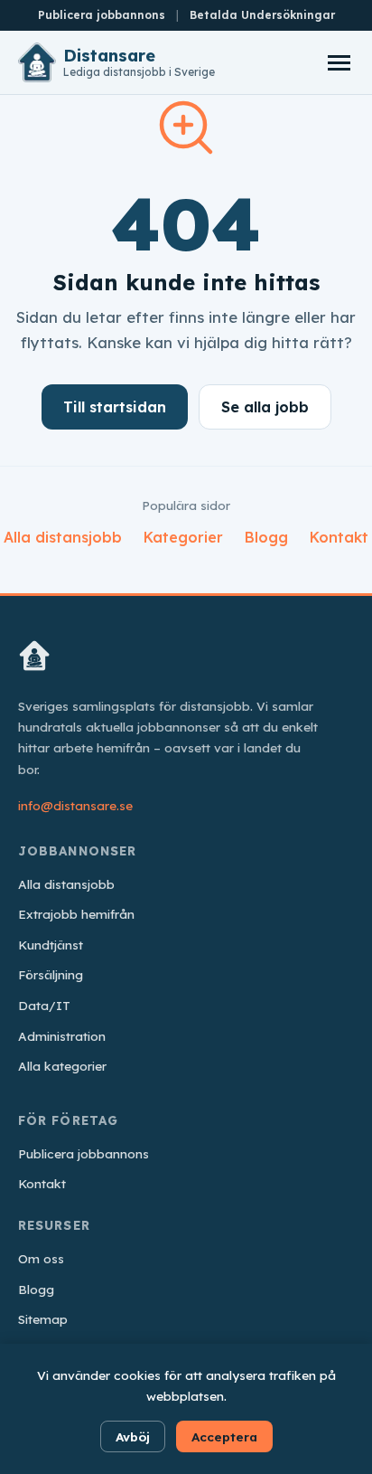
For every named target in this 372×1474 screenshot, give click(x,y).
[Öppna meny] (338, 62)
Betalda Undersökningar (262, 15)
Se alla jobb (265, 407)
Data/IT (44, 1005)
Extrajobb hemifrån (76, 913)
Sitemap (43, 1319)
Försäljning (50, 974)
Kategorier (183, 537)
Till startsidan (114, 407)
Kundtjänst (50, 944)
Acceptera (224, 1436)
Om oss (41, 1258)
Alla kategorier (62, 1065)
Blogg (266, 537)
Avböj (133, 1436)
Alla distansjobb (63, 537)
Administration (62, 1036)
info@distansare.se (75, 805)
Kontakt (339, 537)
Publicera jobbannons (101, 15)
